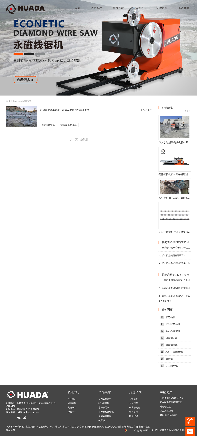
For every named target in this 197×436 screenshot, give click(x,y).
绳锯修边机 (165, 402)
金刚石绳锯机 (170, 327)
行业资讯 (72, 399)
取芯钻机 (168, 313)
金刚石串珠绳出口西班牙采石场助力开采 (174, 297)
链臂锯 (101, 420)
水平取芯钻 (103, 407)
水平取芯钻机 (170, 320)
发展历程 (133, 403)
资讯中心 (74, 392)
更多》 (187, 111)
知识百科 (72, 403)
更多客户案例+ (166, 301)
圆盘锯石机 (169, 334)
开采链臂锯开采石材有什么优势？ (174, 248)
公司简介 (133, 399)
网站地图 (10, 430)
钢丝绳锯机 (165, 415)
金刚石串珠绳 (104, 416)
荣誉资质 (133, 412)
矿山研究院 (134, 407)
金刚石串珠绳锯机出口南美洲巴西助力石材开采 (174, 289)
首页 (8, 101)
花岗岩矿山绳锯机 (68, 125)
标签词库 (166, 392)
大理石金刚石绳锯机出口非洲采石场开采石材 (174, 281)
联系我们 (133, 416)
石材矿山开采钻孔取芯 (171, 398)
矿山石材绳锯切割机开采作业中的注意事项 (174, 264)
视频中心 (72, 412)
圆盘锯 (167, 354)
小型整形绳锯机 (106, 412)
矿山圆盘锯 (169, 361)
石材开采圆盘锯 (172, 347)
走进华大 (135, 392)
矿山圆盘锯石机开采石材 (172, 255)
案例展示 (72, 407)
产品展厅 (104, 392)
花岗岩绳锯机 (48, 125)
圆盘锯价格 (169, 341)
